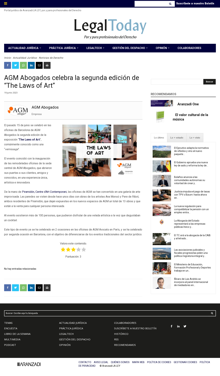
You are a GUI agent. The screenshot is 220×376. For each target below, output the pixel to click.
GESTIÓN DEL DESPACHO (74, 339)
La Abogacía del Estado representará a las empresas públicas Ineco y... (189, 223)
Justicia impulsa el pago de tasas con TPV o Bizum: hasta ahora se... (192, 194)
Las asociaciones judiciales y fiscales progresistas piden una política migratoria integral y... (191, 252)
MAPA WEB (138, 362)
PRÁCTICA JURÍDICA (71, 328)
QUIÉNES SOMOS (120, 362)
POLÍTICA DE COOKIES (159, 362)
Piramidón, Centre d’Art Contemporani (44, 191)
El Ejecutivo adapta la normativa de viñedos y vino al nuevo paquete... (191, 151)
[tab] (159, 137)
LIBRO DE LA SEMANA (17, 333)
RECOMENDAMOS (125, 345)
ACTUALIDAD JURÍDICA (73, 322)
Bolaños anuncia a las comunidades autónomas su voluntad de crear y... (189, 180)
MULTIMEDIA (12, 339)
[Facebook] (7, 65)
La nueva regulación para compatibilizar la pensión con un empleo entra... (191, 209)
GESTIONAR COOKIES (185, 362)
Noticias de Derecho (51, 57)
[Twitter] (15, 65)
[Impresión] (47, 65)
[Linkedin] (31, 65)
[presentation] (159, 137)
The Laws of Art (29, 139)
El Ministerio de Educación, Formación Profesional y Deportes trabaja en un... (192, 267)
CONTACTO (85, 362)
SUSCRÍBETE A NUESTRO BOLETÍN (135, 328)
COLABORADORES (125, 322)
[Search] (171, 4)
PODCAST (10, 345)
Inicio (7, 57)
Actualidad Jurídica (25, 57)
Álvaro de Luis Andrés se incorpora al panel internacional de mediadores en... (191, 282)
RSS (116, 339)
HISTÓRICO (121, 333)
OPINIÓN (64, 345)
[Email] (39, 65)
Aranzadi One (188, 104)
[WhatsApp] (23, 65)
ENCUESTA (10, 328)
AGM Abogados (45, 107)
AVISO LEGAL (101, 362)
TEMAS (8, 322)
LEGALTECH (66, 333)
